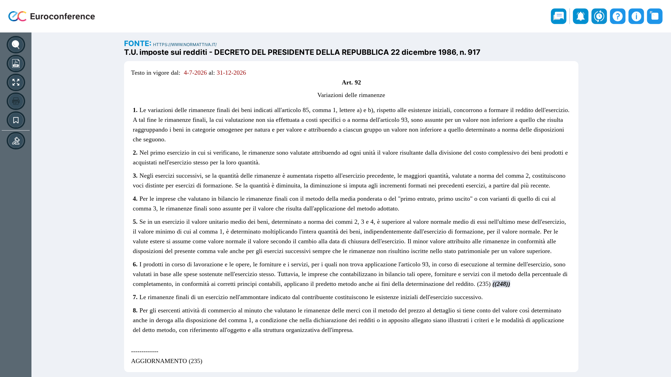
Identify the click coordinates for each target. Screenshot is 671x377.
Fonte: (138, 43)
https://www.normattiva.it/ (185, 44)
